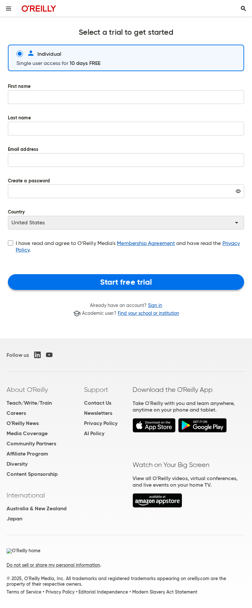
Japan (14, 518)
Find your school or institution (148, 313)
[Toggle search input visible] (243, 8)
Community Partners (31, 443)
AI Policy (94, 433)
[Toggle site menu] (8, 8)
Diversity (17, 463)
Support (96, 390)
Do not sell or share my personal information (53, 565)
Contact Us (97, 402)
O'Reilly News (23, 423)
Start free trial (126, 282)
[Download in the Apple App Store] (154, 430)
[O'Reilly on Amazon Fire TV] (157, 505)
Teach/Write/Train (29, 402)
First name (19, 86)
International (26, 495)
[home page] (39, 8)
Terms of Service (24, 592)
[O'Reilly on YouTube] (49, 355)
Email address (23, 149)
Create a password (29, 193)
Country (16, 212)
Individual (49, 54)
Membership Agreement (146, 243)
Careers (16, 413)
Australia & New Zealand (37, 508)
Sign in (155, 305)
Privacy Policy (100, 423)
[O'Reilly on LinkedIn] (37, 355)
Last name (19, 118)
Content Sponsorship (32, 474)
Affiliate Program (27, 453)
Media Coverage (27, 433)
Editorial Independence (103, 592)
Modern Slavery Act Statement (164, 592)
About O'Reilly (27, 390)
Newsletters (98, 413)
